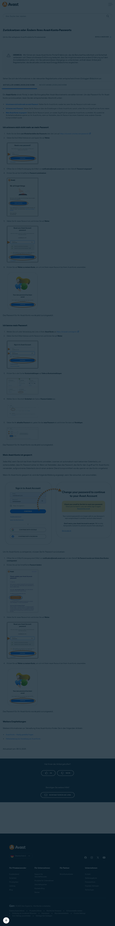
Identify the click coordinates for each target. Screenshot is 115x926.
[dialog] (57, 463)
